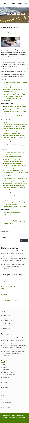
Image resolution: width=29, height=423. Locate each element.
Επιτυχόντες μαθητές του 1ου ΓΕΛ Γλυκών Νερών (14, 250)
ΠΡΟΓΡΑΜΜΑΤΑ (6, 387)
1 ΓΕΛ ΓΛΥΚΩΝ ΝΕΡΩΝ (7, 3)
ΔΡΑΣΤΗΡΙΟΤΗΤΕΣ (7, 320)
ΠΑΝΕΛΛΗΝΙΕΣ (9, 33)
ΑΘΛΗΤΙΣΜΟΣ (6, 364)
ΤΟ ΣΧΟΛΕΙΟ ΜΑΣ (7, 328)
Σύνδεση (5, 399)
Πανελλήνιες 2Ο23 (7, 325)
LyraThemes (19, 420)
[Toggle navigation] (26, 3)
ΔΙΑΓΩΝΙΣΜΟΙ (6, 369)
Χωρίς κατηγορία (6, 390)
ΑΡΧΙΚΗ (4, 318)
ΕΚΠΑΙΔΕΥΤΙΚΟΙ (6, 377)
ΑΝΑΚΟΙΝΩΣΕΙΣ (6, 315)
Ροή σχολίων (6, 404)
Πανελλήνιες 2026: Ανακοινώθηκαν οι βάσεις (13, 253)
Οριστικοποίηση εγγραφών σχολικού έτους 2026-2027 (15, 255)
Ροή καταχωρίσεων (7, 402)
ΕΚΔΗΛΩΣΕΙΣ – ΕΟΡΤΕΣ (8, 372)
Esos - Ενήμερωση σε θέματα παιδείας (10, 300)
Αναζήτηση (3, 237)
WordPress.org (6, 407)
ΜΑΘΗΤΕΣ (3, 33)
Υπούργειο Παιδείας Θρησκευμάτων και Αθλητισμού (13, 281)
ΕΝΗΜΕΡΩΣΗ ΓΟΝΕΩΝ (22, 32)
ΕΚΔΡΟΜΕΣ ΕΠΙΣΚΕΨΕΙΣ (9, 374)
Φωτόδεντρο (4, 294)
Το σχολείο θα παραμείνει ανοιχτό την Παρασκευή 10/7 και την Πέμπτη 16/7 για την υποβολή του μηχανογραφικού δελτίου (15, 260)
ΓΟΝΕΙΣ (4, 367)
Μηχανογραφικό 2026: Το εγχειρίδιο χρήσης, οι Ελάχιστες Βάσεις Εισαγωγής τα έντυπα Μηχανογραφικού (13, 266)
